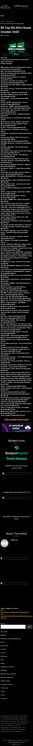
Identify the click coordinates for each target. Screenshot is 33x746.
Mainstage (4, 670)
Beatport (3, 635)
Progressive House (6, 684)
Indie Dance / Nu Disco (7, 667)
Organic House (5, 681)
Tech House (4, 688)
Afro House (9, 21)
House (3, 663)
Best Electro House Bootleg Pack (11, 638)
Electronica (4, 656)
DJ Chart (3, 649)
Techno (3, 691)
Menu (2, 16)
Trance (3, 695)
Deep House (4, 645)
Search (3, 624)
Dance (3, 642)
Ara (29, 626)
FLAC (2, 660)
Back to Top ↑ (16, 744)
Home (2, 21)
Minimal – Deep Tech (7, 677)
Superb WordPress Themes (16, 742)
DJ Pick (3, 653)
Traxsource (4, 698)
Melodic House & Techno (8, 674)
